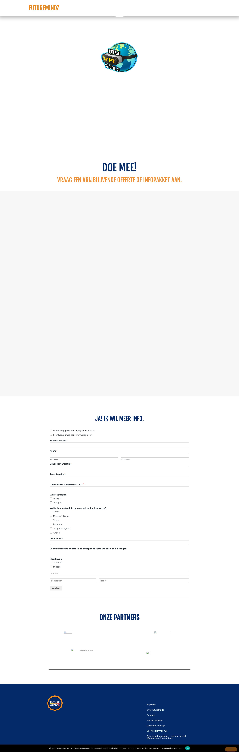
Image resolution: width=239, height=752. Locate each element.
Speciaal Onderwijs (156, 725)
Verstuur (56, 588)
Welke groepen (58, 495)
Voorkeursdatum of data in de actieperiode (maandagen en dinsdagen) (88, 549)
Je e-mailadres (58, 440)
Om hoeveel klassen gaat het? (67, 484)
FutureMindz (44, 8)
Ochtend (57, 562)
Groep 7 (57, 498)
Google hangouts (62, 528)
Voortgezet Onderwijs (157, 730)
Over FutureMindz (155, 709)
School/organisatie (60, 464)
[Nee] (231, 749)
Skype (56, 520)
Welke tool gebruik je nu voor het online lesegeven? (78, 508)
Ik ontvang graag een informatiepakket (72, 435)
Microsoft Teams (61, 516)
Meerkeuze (56, 559)
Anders (56, 533)
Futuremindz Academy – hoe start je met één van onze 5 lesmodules (166, 737)
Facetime (57, 524)
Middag (57, 567)
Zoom (56, 512)
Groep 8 (57, 502)
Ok (187, 748)
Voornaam (54, 459)
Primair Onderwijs (155, 720)
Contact (151, 715)
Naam (53, 451)
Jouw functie (57, 474)
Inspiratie (151, 704)
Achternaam (126, 459)
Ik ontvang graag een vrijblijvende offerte (74, 431)
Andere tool (56, 538)
